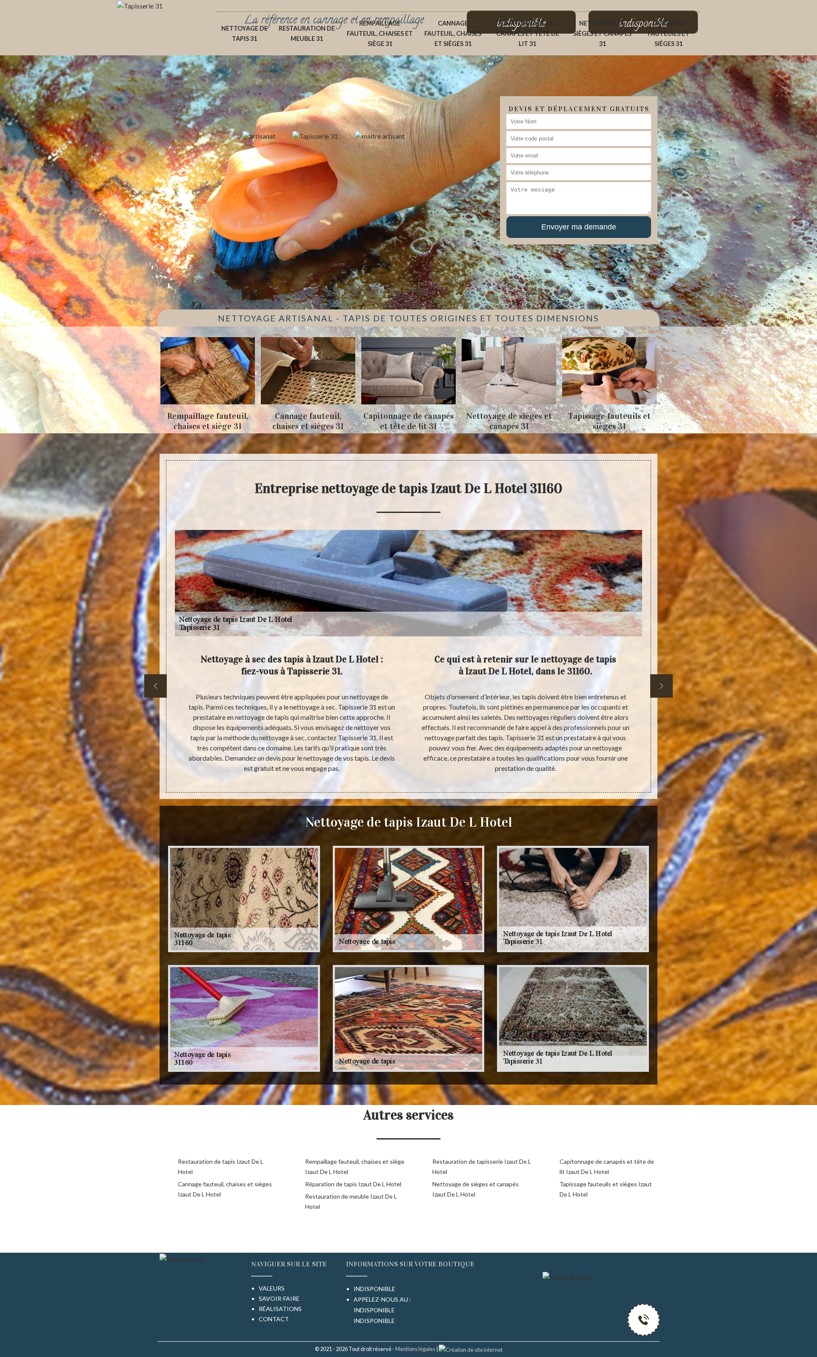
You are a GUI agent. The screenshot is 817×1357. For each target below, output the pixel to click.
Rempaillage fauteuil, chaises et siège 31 (380, 33)
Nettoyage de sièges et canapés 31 (602, 33)
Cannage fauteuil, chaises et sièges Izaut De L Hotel (225, 1189)
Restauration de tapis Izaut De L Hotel (220, 1166)
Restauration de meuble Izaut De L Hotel (351, 1201)
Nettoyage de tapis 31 (244, 33)
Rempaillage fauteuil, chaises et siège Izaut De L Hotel (354, 1166)
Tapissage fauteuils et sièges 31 (668, 33)
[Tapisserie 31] (140, 5)
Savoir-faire (279, 1298)
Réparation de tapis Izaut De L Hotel (353, 1184)
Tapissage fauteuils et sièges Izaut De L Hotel (606, 1189)
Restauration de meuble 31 (307, 33)
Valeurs (272, 1288)
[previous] (155, 686)
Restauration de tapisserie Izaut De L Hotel (481, 1166)
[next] (661, 686)
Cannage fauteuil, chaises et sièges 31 (452, 33)
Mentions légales (415, 1349)
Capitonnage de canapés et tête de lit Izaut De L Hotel (607, 1166)
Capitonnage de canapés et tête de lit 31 (527, 33)
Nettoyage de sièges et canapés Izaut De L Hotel (475, 1189)
